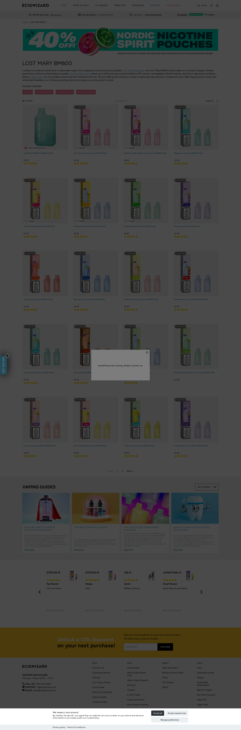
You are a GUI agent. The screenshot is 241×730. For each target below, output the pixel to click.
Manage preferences (170, 720)
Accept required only (177, 713)
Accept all (157, 713)
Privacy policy (59, 727)
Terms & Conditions (76, 727)
